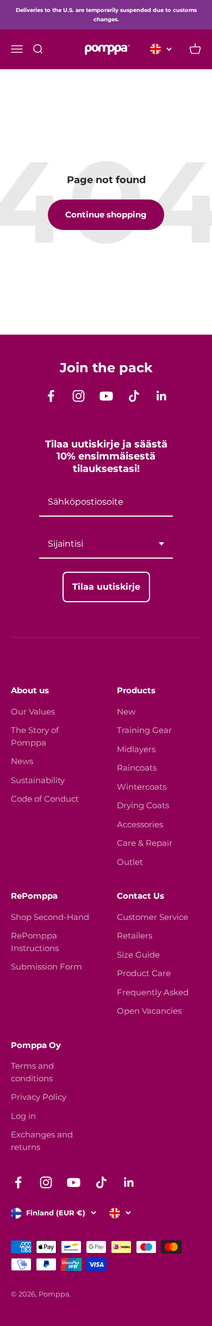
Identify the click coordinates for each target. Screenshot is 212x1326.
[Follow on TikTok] (134, 396)
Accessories (140, 824)
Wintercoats (141, 787)
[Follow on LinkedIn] (161, 396)
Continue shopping (106, 214)
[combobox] (106, 544)
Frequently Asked (153, 992)
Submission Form (46, 966)
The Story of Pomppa (35, 736)
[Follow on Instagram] (78, 396)
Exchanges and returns (42, 1140)
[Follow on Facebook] (50, 396)
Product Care (144, 973)
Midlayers (136, 749)
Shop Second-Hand (50, 917)
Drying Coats (143, 805)
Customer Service (152, 917)
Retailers (134, 935)
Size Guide (138, 954)
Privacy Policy (38, 1097)
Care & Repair (144, 843)
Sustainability (38, 780)
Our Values (33, 711)
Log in (23, 1116)
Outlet (130, 862)
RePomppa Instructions (35, 941)
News (22, 761)
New (126, 711)
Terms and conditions (32, 1072)
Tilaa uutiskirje (106, 587)
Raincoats (137, 767)
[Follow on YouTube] (106, 396)
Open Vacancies (149, 1011)
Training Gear (144, 730)
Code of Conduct (45, 799)
